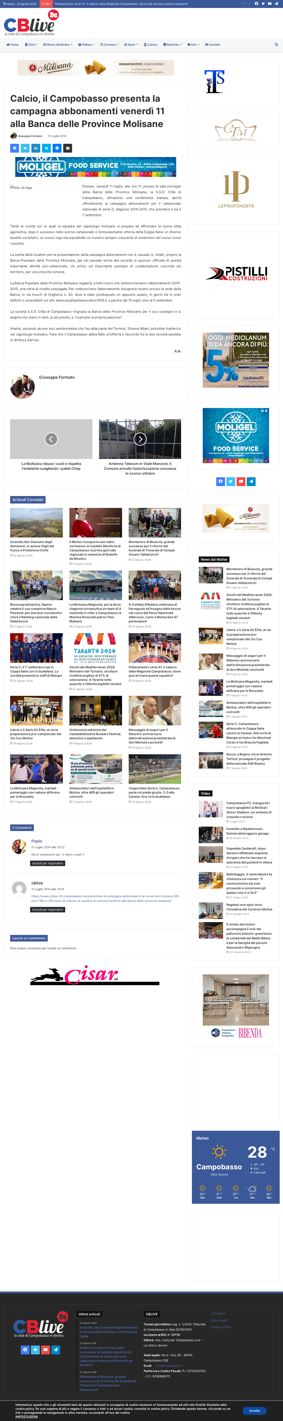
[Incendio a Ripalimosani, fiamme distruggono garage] (211, 835)
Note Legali (219, 1320)
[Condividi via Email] (67, 148)
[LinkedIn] (35, 148)
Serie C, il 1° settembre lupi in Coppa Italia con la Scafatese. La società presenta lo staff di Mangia (36, 671)
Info (193, 44)
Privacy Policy (221, 1327)
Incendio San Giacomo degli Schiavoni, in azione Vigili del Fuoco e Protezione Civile (32, 546)
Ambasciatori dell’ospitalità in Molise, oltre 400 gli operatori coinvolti (91, 792)
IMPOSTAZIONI (26, 1417)
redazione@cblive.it (168, 1365)
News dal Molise (58, 44)
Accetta (254, 1411)
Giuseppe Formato (30, 136)
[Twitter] (25, 148)
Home (14, 44)
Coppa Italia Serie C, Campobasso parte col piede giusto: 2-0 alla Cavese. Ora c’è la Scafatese (154, 792)
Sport (131, 44)
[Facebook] (14, 148)
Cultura (151, 44)
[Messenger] (57, 148)
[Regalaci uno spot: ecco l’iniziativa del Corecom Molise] (211, 910)
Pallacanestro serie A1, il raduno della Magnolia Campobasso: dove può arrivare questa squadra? (155, 671)
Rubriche (172, 44)
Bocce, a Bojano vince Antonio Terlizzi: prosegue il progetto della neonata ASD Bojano (249, 758)
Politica (86, 44)
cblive (37, 883)
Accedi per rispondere (47, 863)
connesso (34, 948)
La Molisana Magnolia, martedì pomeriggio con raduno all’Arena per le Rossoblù (34, 792)
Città (31, 44)
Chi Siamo (218, 1313)
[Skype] (46, 148)
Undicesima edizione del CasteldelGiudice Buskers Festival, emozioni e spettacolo (95, 734)
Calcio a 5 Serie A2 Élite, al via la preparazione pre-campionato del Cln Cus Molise (111, 4)
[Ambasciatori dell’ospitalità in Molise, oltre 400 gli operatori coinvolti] (95, 769)
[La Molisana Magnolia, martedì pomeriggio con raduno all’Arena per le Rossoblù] (36, 769)
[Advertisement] (188, 22)
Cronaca (109, 44)
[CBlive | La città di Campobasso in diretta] (31, 22)
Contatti (214, 44)
